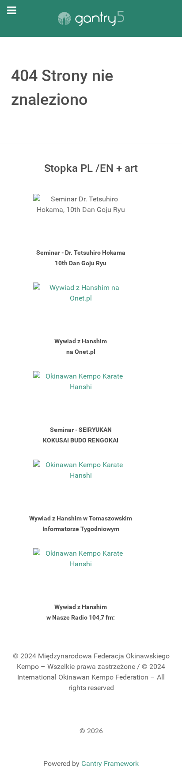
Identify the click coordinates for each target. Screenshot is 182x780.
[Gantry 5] (91, 18)
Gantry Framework (110, 763)
